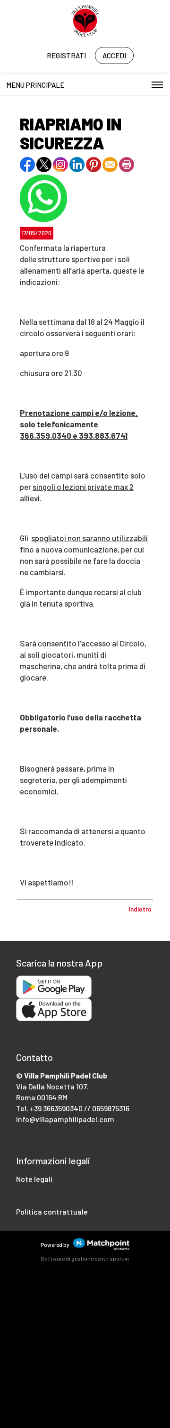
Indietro (140, 909)
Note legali (34, 1178)
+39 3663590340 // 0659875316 (79, 1108)
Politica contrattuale (52, 1211)
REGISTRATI (66, 55)
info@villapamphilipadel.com (65, 1119)
